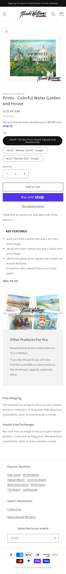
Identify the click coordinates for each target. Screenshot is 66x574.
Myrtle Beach (31, 474)
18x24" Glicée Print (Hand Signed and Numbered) (32, 141)
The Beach (13, 489)
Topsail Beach (16, 479)
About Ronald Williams (21, 517)
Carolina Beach (36, 479)
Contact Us (14, 509)
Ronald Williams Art (28, 568)
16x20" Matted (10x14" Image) (25, 150)
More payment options (33, 206)
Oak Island (14, 474)
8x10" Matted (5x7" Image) (23, 158)
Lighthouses (30, 489)
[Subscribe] (54, 538)
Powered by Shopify (44, 568)
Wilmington (38, 484)
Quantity (7, 166)
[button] (5, 14)
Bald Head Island (18, 484)
